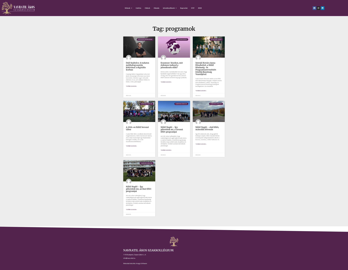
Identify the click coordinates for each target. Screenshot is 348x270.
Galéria (138, 8)
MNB (200, 8)
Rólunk (127, 8)
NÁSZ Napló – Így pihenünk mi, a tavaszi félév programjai (172, 129)
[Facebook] (314, 8)
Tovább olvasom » (131, 86)
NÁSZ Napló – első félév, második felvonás (207, 128)
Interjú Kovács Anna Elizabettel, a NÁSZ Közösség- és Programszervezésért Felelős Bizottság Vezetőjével (205, 69)
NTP (192, 8)
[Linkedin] (322, 8)
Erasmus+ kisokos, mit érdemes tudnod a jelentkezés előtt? (172, 65)
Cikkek (147, 8)
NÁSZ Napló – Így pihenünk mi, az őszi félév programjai (138, 188)
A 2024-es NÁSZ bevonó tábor (137, 128)
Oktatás (156, 8)
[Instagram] (318, 8)
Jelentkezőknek (169, 8)
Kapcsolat (184, 8)
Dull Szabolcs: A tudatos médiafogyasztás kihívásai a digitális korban (137, 66)
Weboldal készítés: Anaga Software (135, 263)
